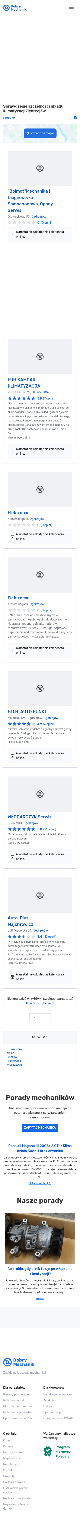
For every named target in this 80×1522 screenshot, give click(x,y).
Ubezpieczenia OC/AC (58, 1418)
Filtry (7, 118)
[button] (20, 1490)
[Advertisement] (40, 60)
